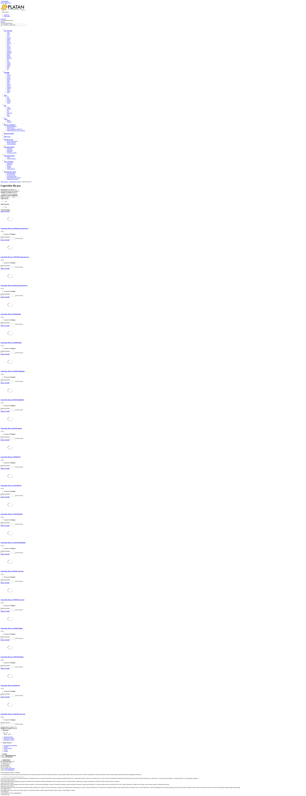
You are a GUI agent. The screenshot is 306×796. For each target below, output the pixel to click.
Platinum (9, 121)
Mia (8, 59)
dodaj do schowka (5, 237)
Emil (8, 74)
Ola (8, 61)
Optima (9, 63)
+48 (6, 770)
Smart (8, 66)
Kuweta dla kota (11, 174)
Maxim (9, 56)
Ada (8, 32)
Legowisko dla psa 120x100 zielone (12, 657)
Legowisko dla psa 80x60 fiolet (11, 314)
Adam (8, 33)
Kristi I (9, 46)
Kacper (9, 78)
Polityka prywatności (9, 738)
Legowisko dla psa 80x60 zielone (11, 428)
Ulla (8, 92)
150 (16, 192)
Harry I (9, 42)
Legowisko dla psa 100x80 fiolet (11, 342)
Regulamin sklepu (8, 737)
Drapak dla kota (11, 173)
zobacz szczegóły (5, 211)
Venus (8, 103)
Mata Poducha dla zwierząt (14, 177)
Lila (8, 111)
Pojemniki (9, 151)
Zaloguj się (6, 14)
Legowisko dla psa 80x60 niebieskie (12, 400)
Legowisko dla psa (11, 176)
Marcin (9, 53)
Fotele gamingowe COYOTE (14, 129)
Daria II (9, 38)
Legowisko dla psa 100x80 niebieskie (13, 371)
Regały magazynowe (12, 141)
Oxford (9, 101)
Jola (8, 45)
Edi (8, 68)
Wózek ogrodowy (11, 158)
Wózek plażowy (11, 169)
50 (12, 192)
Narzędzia (9, 148)
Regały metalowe (11, 142)
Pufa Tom (9, 113)
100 (14, 192)
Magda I (9, 51)
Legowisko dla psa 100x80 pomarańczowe (14, 228)
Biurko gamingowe (12, 126)
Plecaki (9, 166)
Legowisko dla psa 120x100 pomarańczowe (15, 257)
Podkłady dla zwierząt (12, 179)
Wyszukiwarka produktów (10, 745)
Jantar (8, 77)
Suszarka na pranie (11, 152)
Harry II (9, 43)
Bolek (8, 120)
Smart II (9, 87)
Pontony (9, 167)
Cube (8, 107)
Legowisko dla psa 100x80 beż (10, 457)
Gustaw (9, 75)
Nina (8, 82)
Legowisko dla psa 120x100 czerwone (13, 714)
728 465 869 (10, 770)
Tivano (9, 91)
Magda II (9, 52)
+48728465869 (4, 1)
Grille (8, 157)
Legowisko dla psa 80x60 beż (10, 685)
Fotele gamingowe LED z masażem (16, 130)
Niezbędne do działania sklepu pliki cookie (13, 777)
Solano (9, 88)
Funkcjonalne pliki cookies (7, 780)
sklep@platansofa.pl (6, 2)
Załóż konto (7, 16)
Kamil (8, 79)
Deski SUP (10, 163)
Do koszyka (20, 238)
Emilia (8, 39)
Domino (9, 108)
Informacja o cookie (9, 740)
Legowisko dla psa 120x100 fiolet (11, 514)
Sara (8, 114)
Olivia (8, 62)
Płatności (6, 747)
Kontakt (6, 751)
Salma (8, 65)
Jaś (8, 69)
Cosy (8, 36)
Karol (8, 81)
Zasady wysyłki (8, 748)
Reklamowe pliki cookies (7, 786)
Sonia (8, 89)
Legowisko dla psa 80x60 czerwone (12, 571)
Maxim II (9, 58)
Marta (8, 55)
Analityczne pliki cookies (7, 783)
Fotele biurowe (11, 127)
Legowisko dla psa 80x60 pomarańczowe (14, 285)
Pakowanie (10, 150)
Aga (8, 35)
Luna (8, 49)
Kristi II (9, 48)
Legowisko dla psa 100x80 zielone (12, 628)
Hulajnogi (9, 164)
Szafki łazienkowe (11, 144)
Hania (8, 41)
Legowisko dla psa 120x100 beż (11, 485)
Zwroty (6, 749)
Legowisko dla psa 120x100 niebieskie (13, 542)
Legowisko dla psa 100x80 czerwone (12, 600)
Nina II (9, 84)
